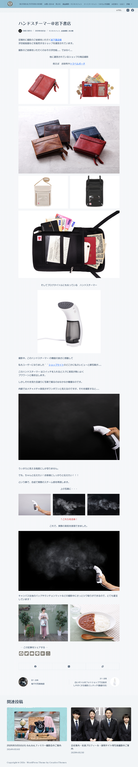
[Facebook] (132, 10)
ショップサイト (56, 365)
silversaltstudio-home (30, 4)
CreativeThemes (57, 762)
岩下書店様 (56, 40)
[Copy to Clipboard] (103, 666)
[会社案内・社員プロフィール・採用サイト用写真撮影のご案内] (101, 724)
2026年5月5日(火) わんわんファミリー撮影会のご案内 (34, 745)
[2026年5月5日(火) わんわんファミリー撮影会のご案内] (37, 724)
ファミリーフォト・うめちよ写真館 (97, 4)
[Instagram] (128, 10)
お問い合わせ (49, 4)
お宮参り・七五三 (118, 4)
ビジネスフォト (54, 31)
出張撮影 (64, 31)
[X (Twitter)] (69, 666)
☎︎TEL (119, 10)
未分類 (70, 31)
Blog (58, 4)
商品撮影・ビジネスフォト (72, 4)
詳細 (128, 4)
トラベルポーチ (77, 64)
